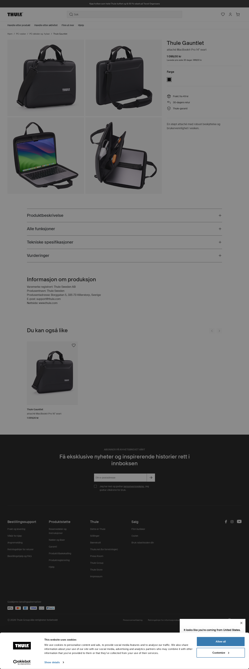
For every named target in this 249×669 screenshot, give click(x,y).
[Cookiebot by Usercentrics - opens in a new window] (22, 662)
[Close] (241, 623)
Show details (52, 662)
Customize (218, 652)
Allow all (221, 641)
